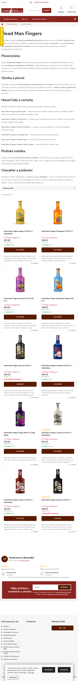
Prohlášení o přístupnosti (11, 656)
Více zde (31, 672)
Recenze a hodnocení (10, 659)
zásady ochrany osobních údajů (58, 594)
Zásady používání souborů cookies (11, 652)
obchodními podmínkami (63, 592)
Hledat (46, 10)
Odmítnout (49, 670)
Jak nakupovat (7, 638)
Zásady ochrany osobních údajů (11, 648)
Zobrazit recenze (24, 560)
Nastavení (13, 677)
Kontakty (3, 2)
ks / (62, 628)
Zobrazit (20, 384)
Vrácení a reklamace (9, 629)
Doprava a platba (8, 641)
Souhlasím (64, 670)
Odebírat (64, 587)
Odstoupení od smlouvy (10, 632)
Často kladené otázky (10, 644)
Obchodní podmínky (9, 635)
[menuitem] (10, 19)
